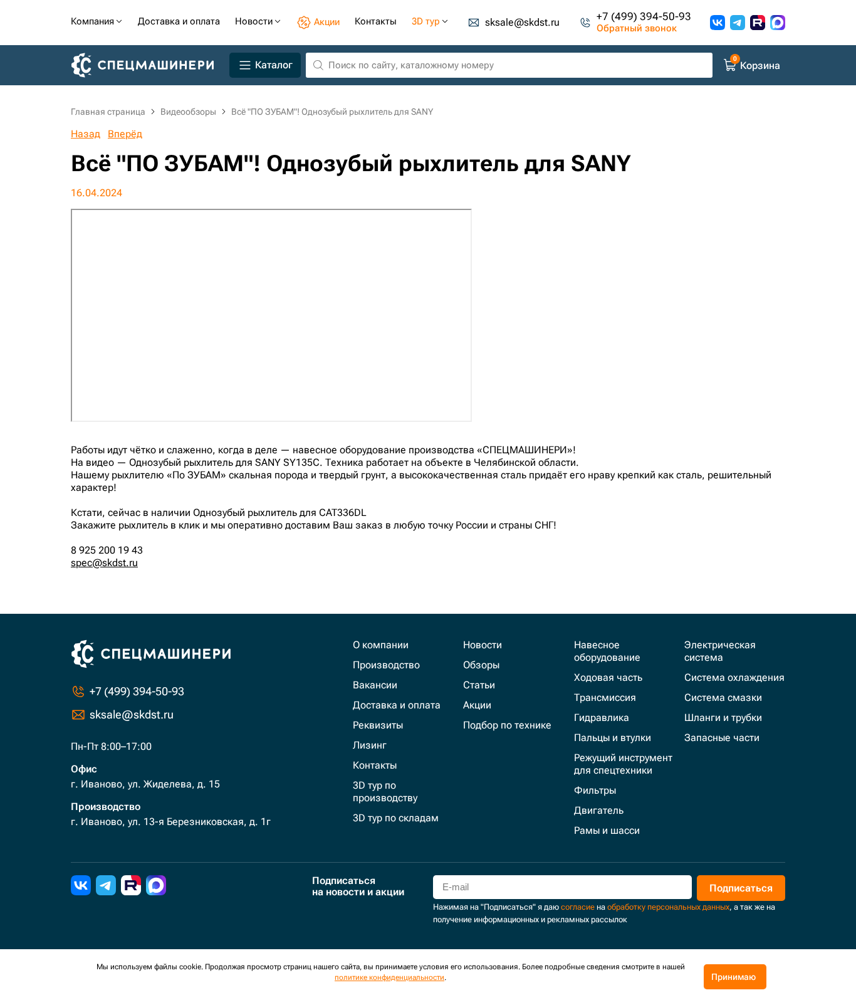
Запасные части (721, 738)
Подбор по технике (507, 725)
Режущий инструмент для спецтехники (623, 764)
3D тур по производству (385, 791)
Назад (85, 134)
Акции (477, 705)
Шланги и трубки (723, 717)
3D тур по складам (396, 818)
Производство (386, 665)
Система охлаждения (734, 677)
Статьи (479, 685)
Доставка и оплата (397, 705)
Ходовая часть (608, 677)
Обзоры (481, 665)
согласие (578, 907)
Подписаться (741, 888)
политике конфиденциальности (389, 977)
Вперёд (125, 134)
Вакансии (375, 685)
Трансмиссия (605, 697)
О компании (381, 645)
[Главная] (147, 65)
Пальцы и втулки (612, 738)
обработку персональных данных (668, 907)
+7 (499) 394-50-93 (644, 17)
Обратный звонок (637, 28)
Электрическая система (720, 651)
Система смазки (723, 697)
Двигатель (599, 810)
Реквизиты (378, 725)
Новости (482, 645)
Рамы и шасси (607, 830)
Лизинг (370, 745)
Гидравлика (601, 717)
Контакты (375, 765)
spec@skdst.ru (104, 563)
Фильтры (595, 790)
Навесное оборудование (607, 651)
